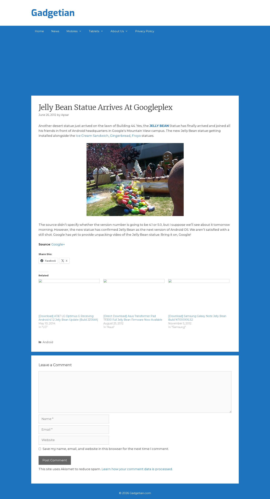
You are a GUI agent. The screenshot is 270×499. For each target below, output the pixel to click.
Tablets (94, 31)
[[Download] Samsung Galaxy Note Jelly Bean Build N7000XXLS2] (198, 296)
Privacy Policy (144, 31)
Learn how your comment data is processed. (137, 469)
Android (48, 342)
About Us (117, 31)
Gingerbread (120, 136)
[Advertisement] (135, 64)
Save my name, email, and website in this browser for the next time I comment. (106, 449)
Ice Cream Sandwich (92, 136)
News (55, 31)
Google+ (58, 244)
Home (39, 31)
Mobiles (72, 31)
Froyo (136, 136)
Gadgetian (53, 13)
